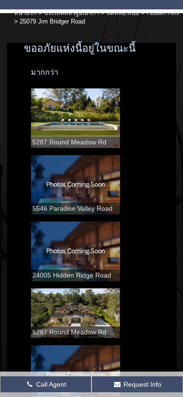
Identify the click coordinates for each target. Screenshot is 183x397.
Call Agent (50, 384)
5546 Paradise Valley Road (72, 208)
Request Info (141, 384)
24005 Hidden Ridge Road (71, 275)
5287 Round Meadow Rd (69, 142)
